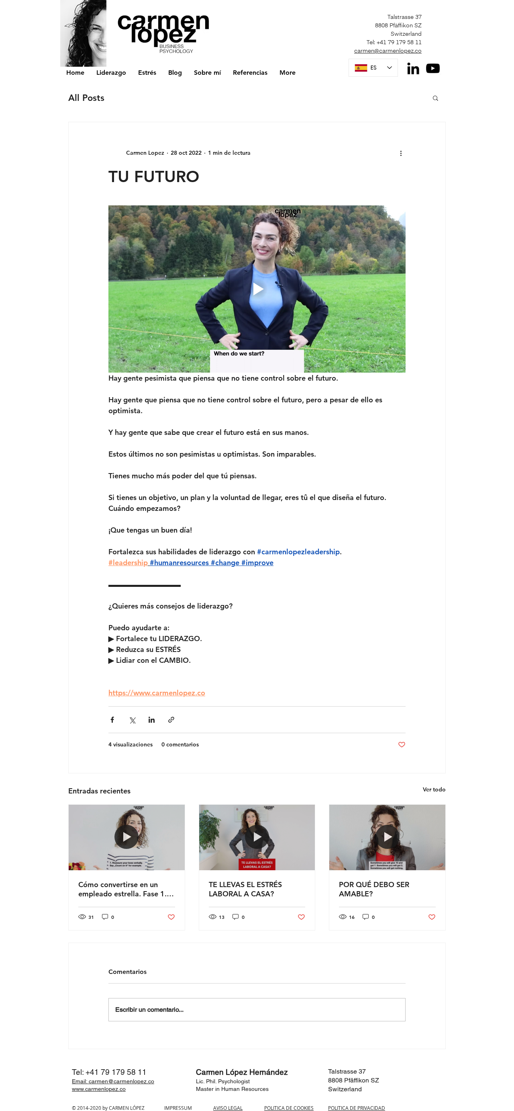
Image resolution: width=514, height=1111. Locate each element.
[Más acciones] (401, 153)
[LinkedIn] (413, 68)
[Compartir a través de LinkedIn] (151, 720)
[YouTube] (432, 68)
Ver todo (434, 789)
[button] (435, 97)
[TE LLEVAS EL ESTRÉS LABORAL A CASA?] (257, 837)
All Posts (86, 97)
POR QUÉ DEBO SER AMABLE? (374, 889)
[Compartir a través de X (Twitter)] (132, 720)
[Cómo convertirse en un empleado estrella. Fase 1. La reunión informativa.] (127, 837)
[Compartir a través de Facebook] (112, 720)
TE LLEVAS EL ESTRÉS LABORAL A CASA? (245, 889)
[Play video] (257, 289)
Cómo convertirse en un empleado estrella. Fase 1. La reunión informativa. (122, 889)
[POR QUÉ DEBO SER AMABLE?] (387, 837)
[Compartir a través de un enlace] (171, 720)
